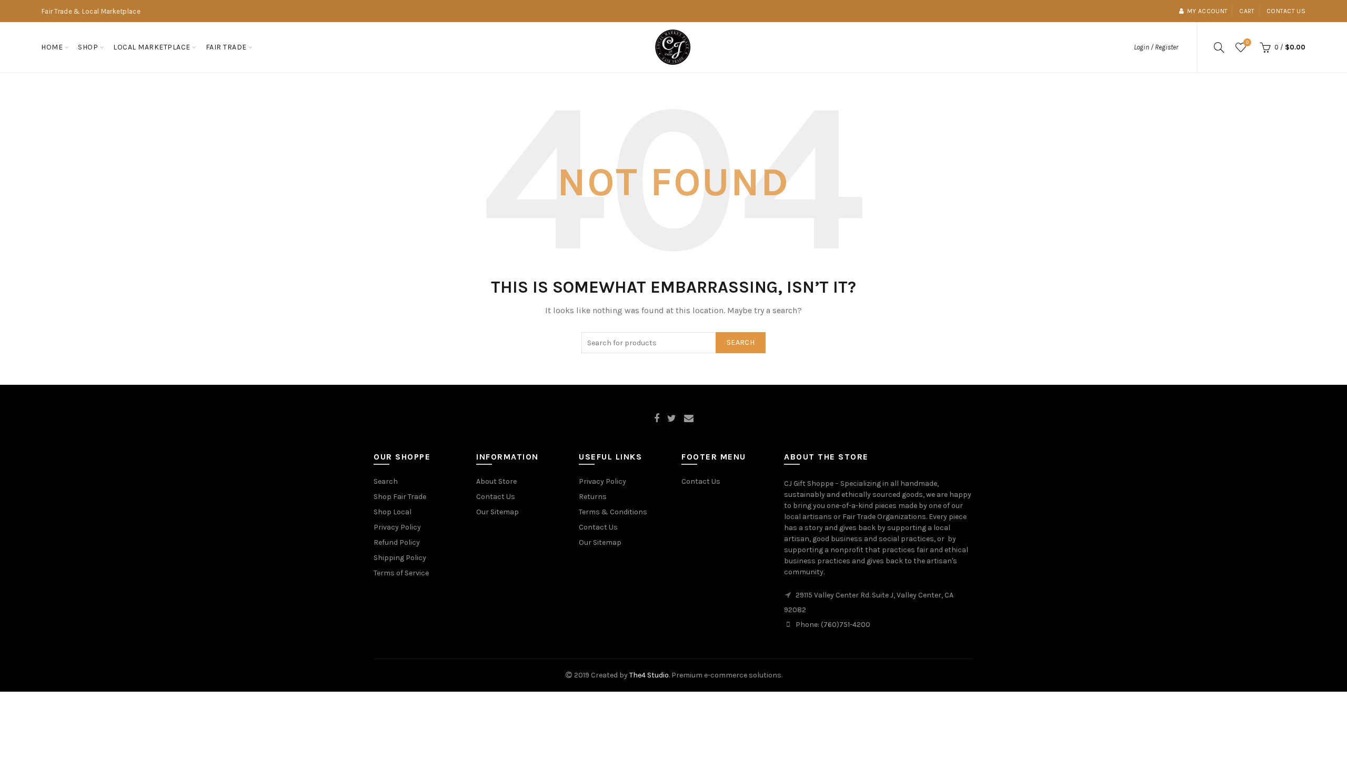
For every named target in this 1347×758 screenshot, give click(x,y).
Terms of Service (401, 572)
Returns (593, 496)
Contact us (1285, 11)
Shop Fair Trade (400, 496)
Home (52, 47)
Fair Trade (226, 47)
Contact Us (495, 496)
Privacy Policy (397, 527)
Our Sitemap (497, 511)
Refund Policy (397, 542)
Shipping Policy (400, 557)
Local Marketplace (151, 47)
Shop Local (392, 511)
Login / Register (1156, 47)
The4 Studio (649, 675)
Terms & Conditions (613, 511)
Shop (88, 47)
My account (1207, 11)
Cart (1246, 11)
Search (741, 342)
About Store (496, 481)
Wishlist (1247, 42)
